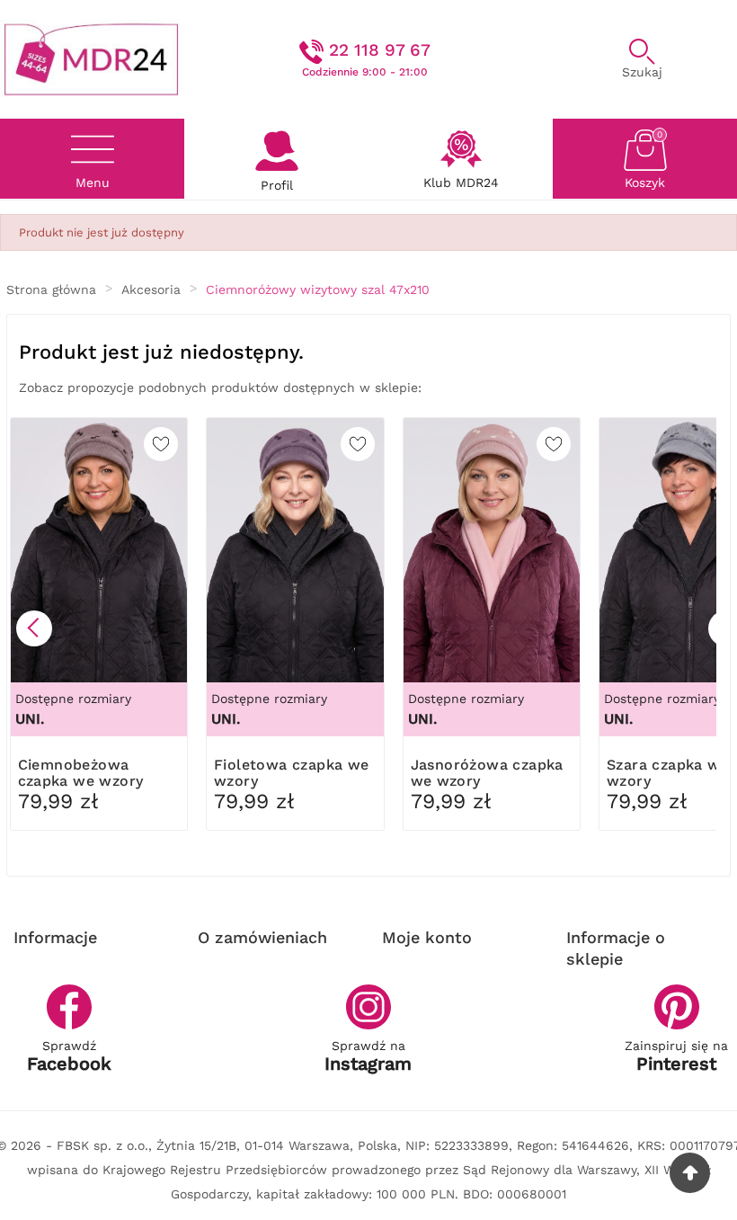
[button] (34, 628)
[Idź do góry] (690, 1173)
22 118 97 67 (380, 50)
